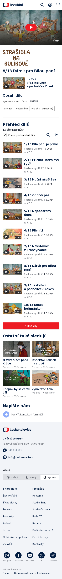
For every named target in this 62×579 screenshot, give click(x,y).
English (6, 573)
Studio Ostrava (41, 509)
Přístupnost (43, 573)
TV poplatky (10, 502)
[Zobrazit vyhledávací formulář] (42, 5)
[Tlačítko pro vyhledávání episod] (48, 135)
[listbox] (31, 477)
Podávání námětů (42, 530)
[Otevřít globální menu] (58, 5)
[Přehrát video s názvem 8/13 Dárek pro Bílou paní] (31, 27)
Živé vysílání (10, 495)
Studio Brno (39, 502)
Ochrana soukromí (23, 573)
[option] (12, 477)
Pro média (38, 488)
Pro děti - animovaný (42, 108)
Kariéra (36, 523)
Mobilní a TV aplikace (15, 537)
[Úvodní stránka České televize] (17, 430)
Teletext (8, 509)
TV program (10, 488)
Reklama (37, 495)
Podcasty (8, 516)
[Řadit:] (56, 134)
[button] (31, 27)
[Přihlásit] (50, 5)
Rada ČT (37, 516)
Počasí (7, 523)
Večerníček (22, 108)
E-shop (7, 530)
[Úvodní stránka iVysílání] (13, 5)
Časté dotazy (40, 537)
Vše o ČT (8, 544)
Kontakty (38, 544)
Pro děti (8, 108)
